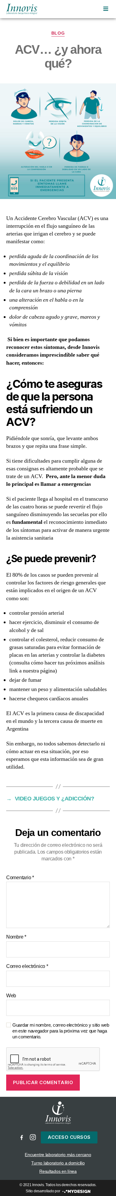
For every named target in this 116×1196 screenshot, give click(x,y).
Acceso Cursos (69, 1137)
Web (11, 995)
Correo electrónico (27, 966)
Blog (58, 33)
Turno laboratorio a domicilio (57, 1162)
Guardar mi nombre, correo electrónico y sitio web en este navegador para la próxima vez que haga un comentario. (60, 1030)
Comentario (20, 877)
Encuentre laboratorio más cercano (58, 1154)
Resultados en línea (58, 1171)
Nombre (16, 936)
